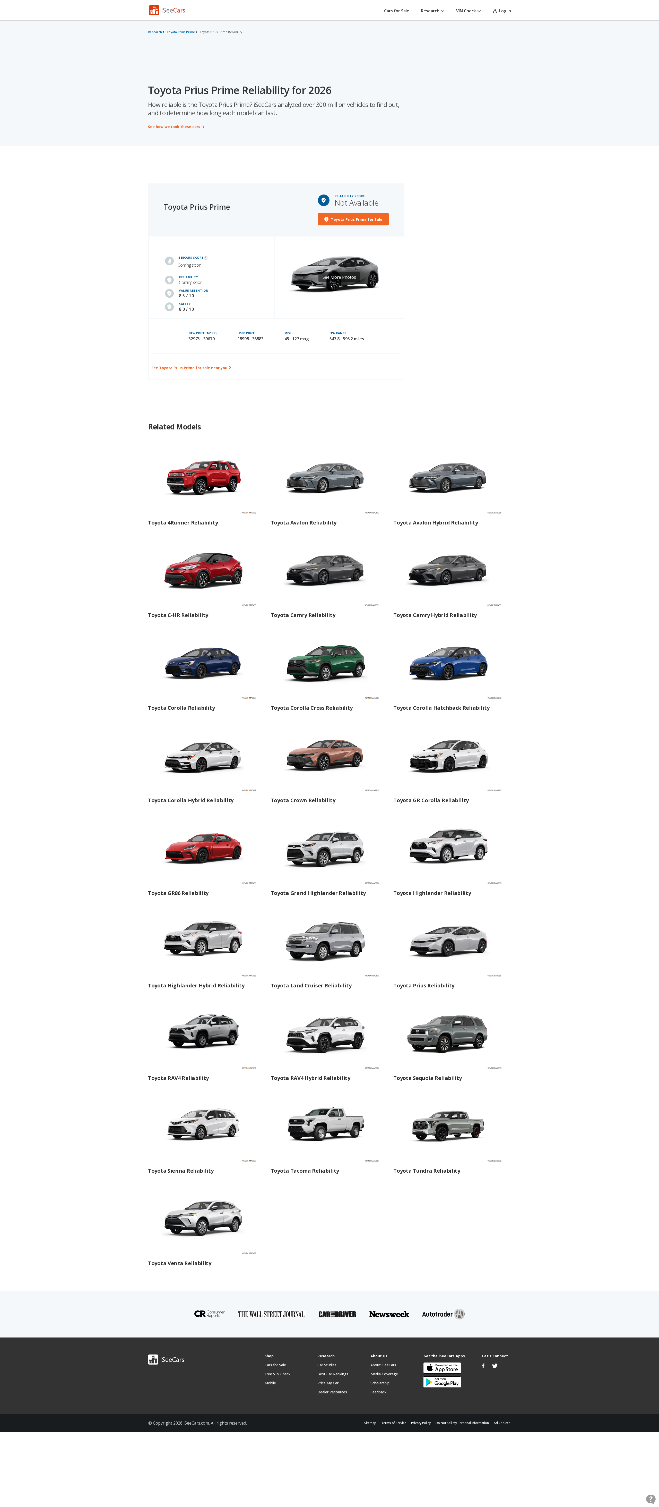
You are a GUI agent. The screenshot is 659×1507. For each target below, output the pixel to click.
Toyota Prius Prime (181, 32)
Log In (504, 11)
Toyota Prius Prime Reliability (221, 32)
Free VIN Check (277, 1373)
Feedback (378, 1392)
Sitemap (370, 1423)
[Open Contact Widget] (651, 1499)
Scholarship (379, 1383)
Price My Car (328, 1383)
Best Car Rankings (332, 1373)
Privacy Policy (421, 1423)
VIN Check (466, 11)
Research (430, 11)
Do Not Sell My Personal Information (462, 1423)
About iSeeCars (383, 1364)
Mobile (270, 1383)
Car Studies (326, 1364)
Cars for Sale (396, 11)
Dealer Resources (332, 1392)
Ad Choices (502, 1423)
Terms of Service (393, 1423)
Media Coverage (384, 1373)
